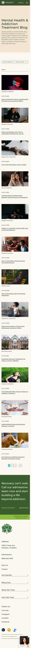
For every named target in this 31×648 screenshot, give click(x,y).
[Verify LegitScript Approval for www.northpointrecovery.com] (3, 630)
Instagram (6, 614)
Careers (5, 569)
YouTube (5, 610)
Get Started (7, 575)
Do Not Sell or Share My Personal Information (11, 638)
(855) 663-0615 (7, 558)
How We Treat (8, 597)
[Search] (27, 69)
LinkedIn (5, 618)
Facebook (5, 622)
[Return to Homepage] (8, 2)
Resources (6, 583)
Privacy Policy (5, 636)
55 (20, 465)
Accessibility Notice (12, 636)
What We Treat (8, 590)
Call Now (20, 2)
